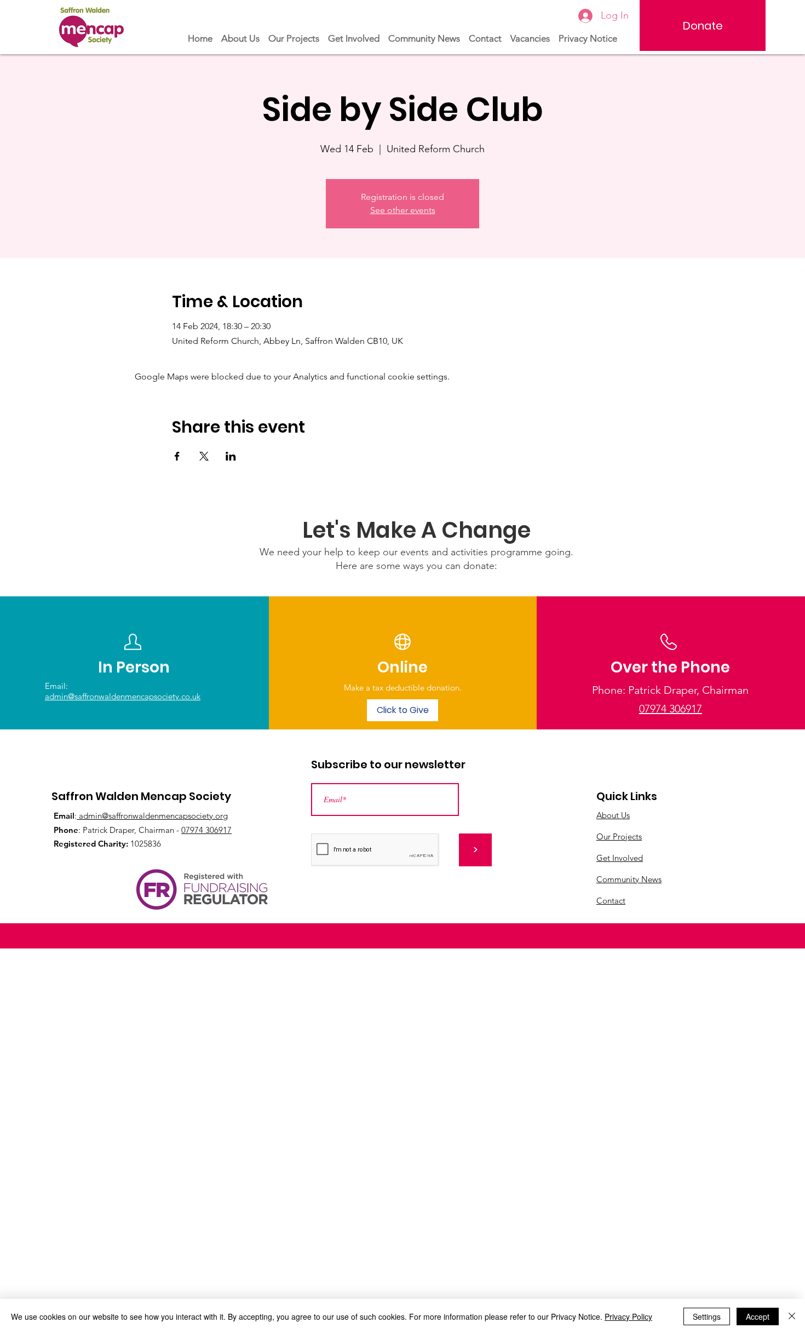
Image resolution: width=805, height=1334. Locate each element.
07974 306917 (206, 830)
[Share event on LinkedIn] (231, 456)
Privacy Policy (628, 1316)
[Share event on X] (204, 456)
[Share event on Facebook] (177, 456)
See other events (402, 210)
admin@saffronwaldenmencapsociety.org (152, 815)
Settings (707, 1316)
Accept (757, 1316)
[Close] (791, 1316)
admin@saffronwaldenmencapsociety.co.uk (122, 696)
